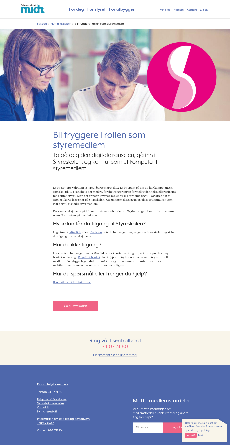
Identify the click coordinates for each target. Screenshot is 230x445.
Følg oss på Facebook (51, 399)
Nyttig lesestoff (61, 23)
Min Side (165, 9)
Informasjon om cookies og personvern (63, 418)
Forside (42, 23)
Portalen (96, 232)
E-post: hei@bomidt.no (52, 384)
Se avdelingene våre (50, 403)
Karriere (179, 9)
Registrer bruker (89, 257)
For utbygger (121, 9)
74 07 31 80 (115, 346)
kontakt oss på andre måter (118, 355)
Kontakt (192, 9)
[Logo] (33, 8)
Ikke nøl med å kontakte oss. (72, 282)
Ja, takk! (191, 435)
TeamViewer (45, 423)
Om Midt (43, 407)
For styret (96, 9)
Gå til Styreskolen (75, 306)
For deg (76, 9)
